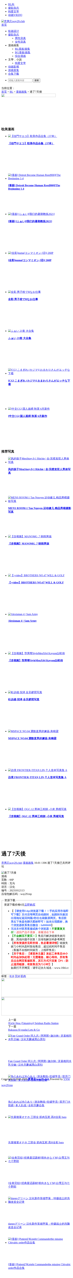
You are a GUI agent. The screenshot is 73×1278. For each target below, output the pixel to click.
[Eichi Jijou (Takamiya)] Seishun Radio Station (33, 1023)
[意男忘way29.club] (13, 21)
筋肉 (23, 976)
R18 (12, 976)
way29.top (7, 1085)
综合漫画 (20, 56)
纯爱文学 (13, 11)
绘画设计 (13, 31)
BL (11, 91)
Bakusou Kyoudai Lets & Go (24, 1029)
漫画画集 (21, 91)
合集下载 (13, 73)
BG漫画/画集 (22, 52)
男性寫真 (20, 38)
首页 (4, 24)
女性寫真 (20, 41)
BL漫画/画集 (22, 48)
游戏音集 (13, 70)
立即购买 (29, 904)
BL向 (11, 4)
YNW (66, 1079)
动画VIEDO (15, 15)
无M (17, 976)
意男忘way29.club (11, 862)
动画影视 (13, 66)
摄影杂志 (13, 7)
